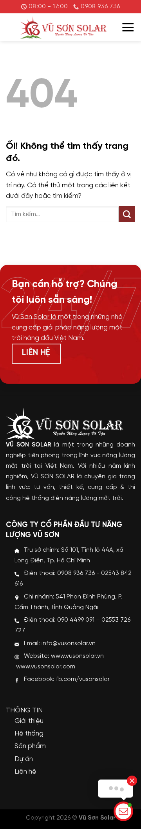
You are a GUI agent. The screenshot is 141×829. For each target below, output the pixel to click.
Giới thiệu (28, 721)
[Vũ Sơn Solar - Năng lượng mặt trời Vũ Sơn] (63, 27)
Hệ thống (28, 733)
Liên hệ (25, 771)
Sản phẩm (30, 746)
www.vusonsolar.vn (77, 656)
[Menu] (128, 27)
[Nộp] (127, 214)
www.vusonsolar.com (45, 667)
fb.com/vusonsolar (83, 679)
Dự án (23, 759)
